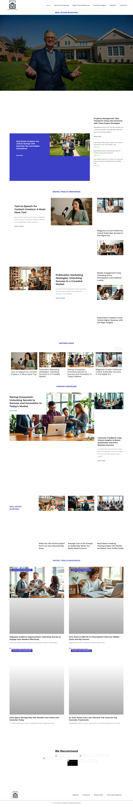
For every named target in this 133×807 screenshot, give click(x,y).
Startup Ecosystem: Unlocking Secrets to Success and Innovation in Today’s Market (79, 373)
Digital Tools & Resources (81, 5)
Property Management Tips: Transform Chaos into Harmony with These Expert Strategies (108, 120)
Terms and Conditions (114, 795)
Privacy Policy (98, 795)
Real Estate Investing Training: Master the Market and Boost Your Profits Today (110, 545)
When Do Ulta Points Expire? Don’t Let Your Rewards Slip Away (52, 545)
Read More (19, 155)
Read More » (97, 147)
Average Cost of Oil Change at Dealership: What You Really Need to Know (80, 545)
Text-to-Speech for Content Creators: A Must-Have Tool (30, 209)
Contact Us (123, 5)
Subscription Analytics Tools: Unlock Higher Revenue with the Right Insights (110, 320)
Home (48, 5)
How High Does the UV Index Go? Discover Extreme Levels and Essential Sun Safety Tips (108, 161)
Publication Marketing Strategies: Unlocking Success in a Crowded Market (49, 373)
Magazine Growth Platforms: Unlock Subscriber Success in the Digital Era (110, 233)
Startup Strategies (99, 5)
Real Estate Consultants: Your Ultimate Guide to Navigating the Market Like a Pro (27, 111)
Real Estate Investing (61, 5)
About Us (113, 5)
